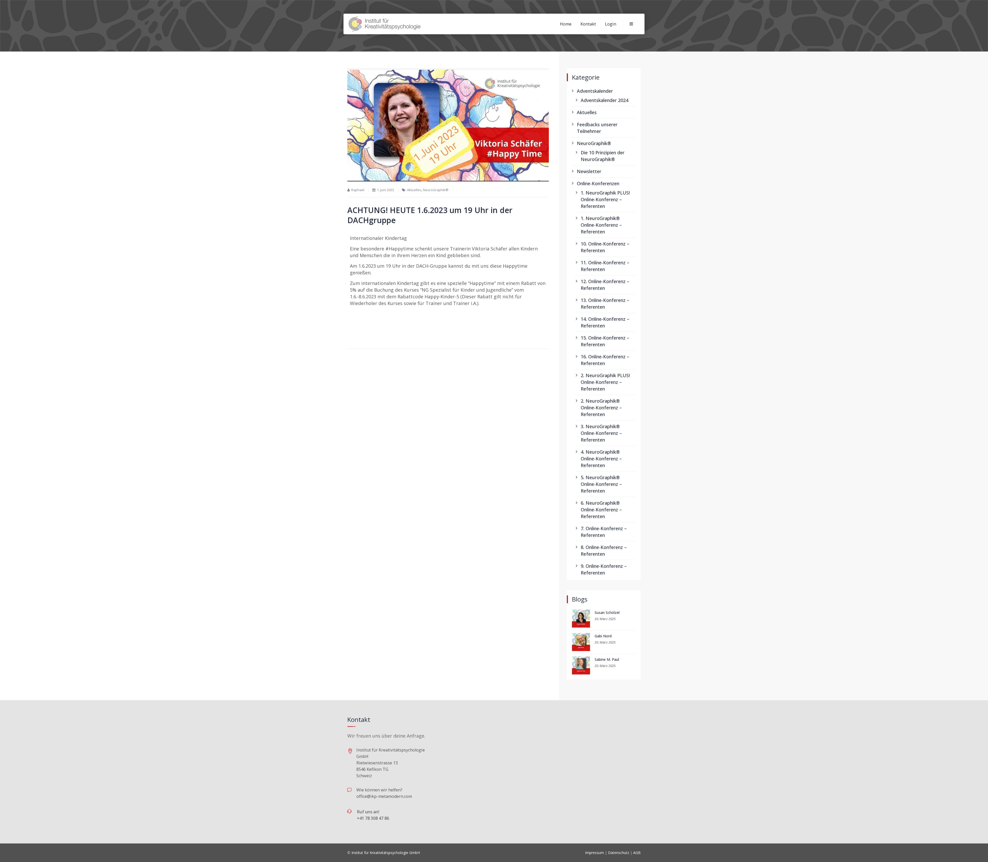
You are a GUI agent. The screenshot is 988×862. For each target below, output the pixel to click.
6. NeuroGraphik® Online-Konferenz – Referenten (601, 509)
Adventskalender (595, 91)
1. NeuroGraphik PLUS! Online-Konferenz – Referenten (605, 199)
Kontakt (588, 24)
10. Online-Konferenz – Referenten (605, 247)
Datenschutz (618, 852)
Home (565, 24)
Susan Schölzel (607, 612)
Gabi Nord (603, 635)
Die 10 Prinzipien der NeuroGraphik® (602, 155)
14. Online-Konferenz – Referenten (605, 322)
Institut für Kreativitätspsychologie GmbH (385, 852)
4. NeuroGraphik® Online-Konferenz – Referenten (601, 458)
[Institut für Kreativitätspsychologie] (385, 24)
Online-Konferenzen (598, 183)
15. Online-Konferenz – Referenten (605, 341)
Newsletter (589, 171)
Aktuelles (414, 190)
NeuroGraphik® (435, 190)
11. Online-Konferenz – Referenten (605, 265)
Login (610, 24)
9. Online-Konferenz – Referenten (604, 569)
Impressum (594, 852)
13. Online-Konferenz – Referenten (605, 303)
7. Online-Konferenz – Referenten (604, 531)
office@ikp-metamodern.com (384, 796)
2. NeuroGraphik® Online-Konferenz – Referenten (601, 407)
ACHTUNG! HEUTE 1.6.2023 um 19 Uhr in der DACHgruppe (430, 215)
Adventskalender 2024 (604, 100)
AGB (637, 852)
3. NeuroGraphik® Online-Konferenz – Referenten (601, 433)
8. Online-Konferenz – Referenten (604, 550)
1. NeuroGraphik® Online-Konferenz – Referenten (601, 225)
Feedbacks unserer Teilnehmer (597, 127)
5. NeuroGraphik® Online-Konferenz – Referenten (601, 484)
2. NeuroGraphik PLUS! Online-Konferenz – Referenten (605, 382)
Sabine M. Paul (607, 659)
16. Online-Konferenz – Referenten (605, 359)
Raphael (357, 190)
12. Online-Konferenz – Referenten (605, 284)
